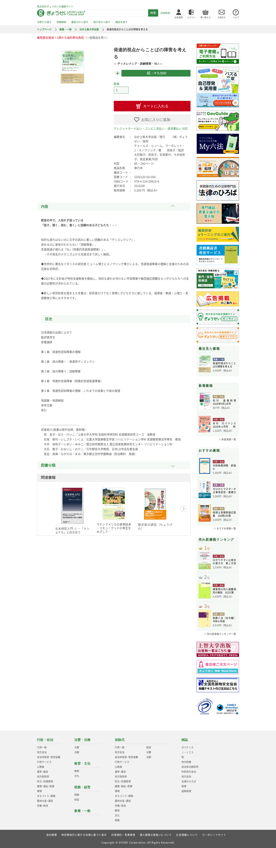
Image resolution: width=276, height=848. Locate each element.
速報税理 (186, 791)
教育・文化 (82, 763)
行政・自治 (45, 739)
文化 (76, 776)
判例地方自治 (188, 771)
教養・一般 (65, 29)
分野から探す (44, 22)
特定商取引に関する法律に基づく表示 (84, 835)
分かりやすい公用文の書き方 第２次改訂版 (224, 561)
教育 (76, 771)
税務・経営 (82, 787)
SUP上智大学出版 (89, 29)
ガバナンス (187, 747)
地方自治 (42, 752)
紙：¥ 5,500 (156, 73)
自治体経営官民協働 (48, 757)
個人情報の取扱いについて (156, 835)
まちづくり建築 (46, 796)
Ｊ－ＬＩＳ (187, 752)
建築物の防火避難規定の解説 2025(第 (224, 591)
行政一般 (42, 747)
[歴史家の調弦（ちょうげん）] (155, 504)
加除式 (119, 739)
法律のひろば (188, 781)
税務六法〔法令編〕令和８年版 (224, 619)
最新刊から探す (79, 22)
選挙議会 (42, 771)
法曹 (76, 747)
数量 (116, 84)
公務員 (40, 767)
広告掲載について (187, 835)
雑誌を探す (121, 22)
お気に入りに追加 (155, 120)
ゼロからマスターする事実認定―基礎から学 (224, 490)
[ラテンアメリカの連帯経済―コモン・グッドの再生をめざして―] (114, 503)
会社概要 (51, 835)
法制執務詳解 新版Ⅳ (224, 467)
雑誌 (184, 739)
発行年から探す (101, 22)
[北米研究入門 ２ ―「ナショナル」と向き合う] (72, 506)
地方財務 (186, 762)
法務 (76, 752)
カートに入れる (156, 106)
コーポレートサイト (214, 835)
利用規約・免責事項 (123, 835)
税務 (76, 795)
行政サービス (44, 762)
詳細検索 (165, 13)
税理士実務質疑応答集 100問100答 (224, 514)
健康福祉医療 (45, 786)
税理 (183, 786)
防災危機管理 (45, 781)
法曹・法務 (82, 739)
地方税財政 (43, 776)
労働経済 (42, 806)
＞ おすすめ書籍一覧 (225, 528)
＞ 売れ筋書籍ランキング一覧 (220, 634)
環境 (39, 791)
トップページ (44, 29)
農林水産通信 (45, 801)
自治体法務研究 (189, 767)
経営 (76, 799)
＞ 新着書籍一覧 (227, 439)
